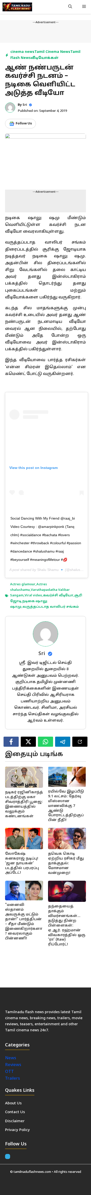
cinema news (22, 52)
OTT (9, 1071)
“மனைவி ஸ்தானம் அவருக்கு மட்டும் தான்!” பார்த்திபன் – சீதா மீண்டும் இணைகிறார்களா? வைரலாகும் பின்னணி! (23, 921)
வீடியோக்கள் (45, 58)
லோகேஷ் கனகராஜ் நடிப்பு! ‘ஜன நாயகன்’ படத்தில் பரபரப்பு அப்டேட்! (22, 863)
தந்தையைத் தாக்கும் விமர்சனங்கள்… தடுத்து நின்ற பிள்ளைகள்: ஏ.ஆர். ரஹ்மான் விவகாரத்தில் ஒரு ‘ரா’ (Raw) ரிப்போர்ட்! (66, 925)
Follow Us (24, 124)
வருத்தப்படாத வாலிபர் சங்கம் (50, 607)
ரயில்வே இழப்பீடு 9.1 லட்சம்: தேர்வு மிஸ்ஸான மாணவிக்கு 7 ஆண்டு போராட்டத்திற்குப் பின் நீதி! (66, 806)
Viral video (33, 596)
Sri (24, 105)
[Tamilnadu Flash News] (17, 7)
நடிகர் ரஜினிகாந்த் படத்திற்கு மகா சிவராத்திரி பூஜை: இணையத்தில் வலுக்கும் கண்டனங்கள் (24, 804)
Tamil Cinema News (52, 52)
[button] (70, 7)
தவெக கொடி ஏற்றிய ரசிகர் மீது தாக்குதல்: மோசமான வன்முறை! (66, 863)
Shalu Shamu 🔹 (50, 570)
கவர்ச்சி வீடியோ (58, 596)
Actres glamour (22, 585)
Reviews (13, 1065)
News (11, 1058)
